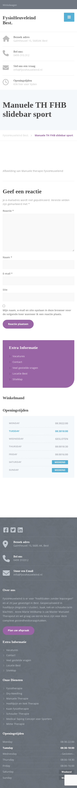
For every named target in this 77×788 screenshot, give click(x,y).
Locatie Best (20, 373)
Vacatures (19, 356)
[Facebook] (6, 531)
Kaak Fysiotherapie (17, 708)
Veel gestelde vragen (25, 367)
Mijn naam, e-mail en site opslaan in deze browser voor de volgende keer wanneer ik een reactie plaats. (37, 312)
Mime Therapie (15, 724)
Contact (17, 362)
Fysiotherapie (14, 688)
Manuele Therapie (17, 698)
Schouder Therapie (17, 713)
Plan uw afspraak (18, 630)
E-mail (8, 273)
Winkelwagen (10, 5)
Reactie (8, 210)
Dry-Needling (14, 693)
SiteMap (18, 379)
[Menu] (69, 17)
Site (5, 289)
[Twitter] (13, 531)
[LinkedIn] (20, 531)
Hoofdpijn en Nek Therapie (22, 703)
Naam (7, 257)
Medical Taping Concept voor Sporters (29, 719)
